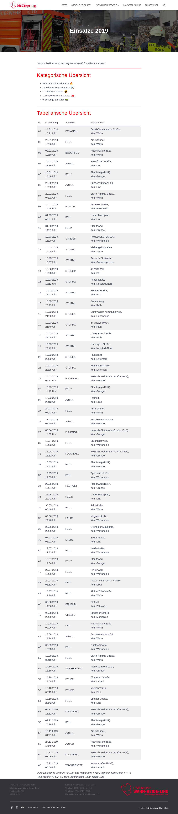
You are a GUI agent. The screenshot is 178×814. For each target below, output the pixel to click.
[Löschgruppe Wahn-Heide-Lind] (23, 5)
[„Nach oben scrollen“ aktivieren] (172, 808)
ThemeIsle (163, 808)
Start (64, 5)
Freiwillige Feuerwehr (107, 5)
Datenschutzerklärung (54, 808)
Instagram (16, 807)
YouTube (22, 807)
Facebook (12, 807)
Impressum (33, 808)
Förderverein (152, 5)
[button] (118, 5)
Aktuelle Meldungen (81, 5)
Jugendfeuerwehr (132, 5)
